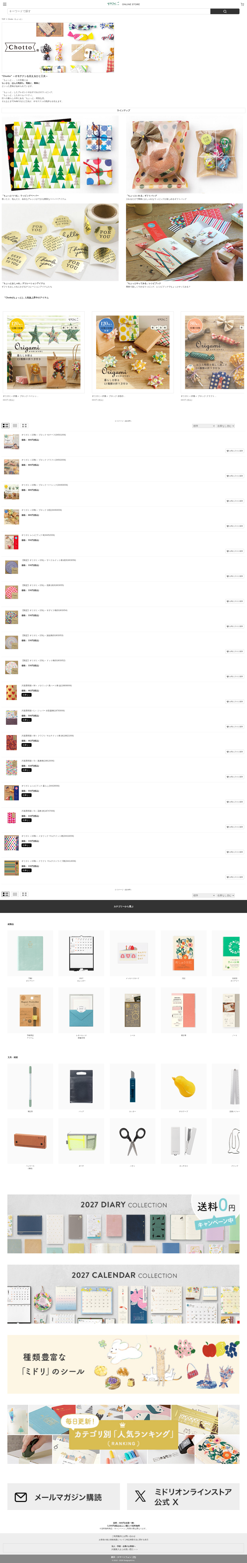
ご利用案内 (117, 1536)
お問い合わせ (129, 1536)
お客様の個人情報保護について (112, 1540)
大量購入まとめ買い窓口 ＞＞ (123, 1548)
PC (134, 1557)
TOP (3, 19)
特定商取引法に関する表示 (137, 1540)
